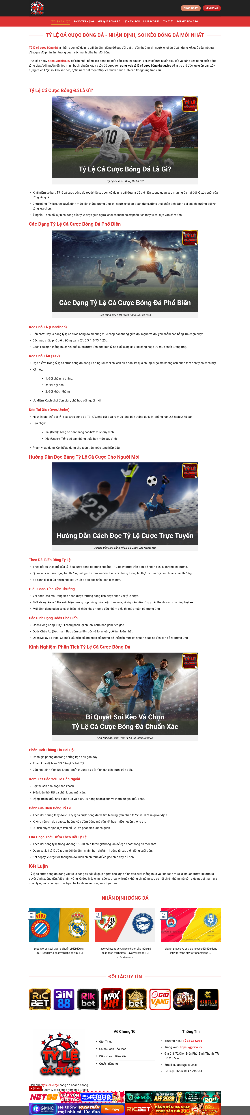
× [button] (183, 499)
